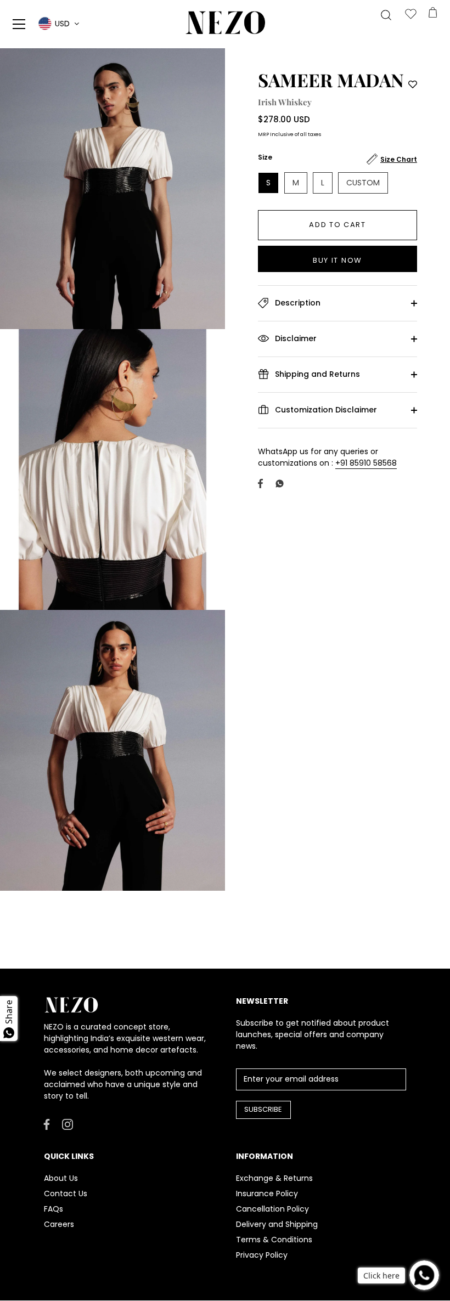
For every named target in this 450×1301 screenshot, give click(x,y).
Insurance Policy (267, 1193)
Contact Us (65, 1193)
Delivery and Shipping (277, 1224)
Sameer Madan (331, 79)
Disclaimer (295, 337)
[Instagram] (67, 1123)
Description (296, 302)
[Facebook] (46, 1123)
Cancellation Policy (272, 1208)
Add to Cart (337, 224)
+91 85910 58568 (366, 462)
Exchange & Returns (274, 1178)
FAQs (53, 1208)
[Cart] (432, 15)
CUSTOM (363, 182)
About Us (61, 1178)
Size (265, 158)
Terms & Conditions (274, 1239)
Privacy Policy (262, 1254)
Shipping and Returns (316, 373)
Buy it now (337, 260)
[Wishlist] (410, 15)
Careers (59, 1224)
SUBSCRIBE (263, 1109)
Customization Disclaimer (325, 409)
